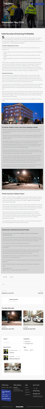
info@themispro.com (38, 396)
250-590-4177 (36, 393)
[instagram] (36, 388)
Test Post (11, 352)
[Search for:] (13, 342)
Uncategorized (28, 343)
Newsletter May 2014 (14, 358)
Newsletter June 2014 (8, 329)
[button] (26, 4)
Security (31, 350)
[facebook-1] (34, 388)
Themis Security (13, 299)
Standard (5, 19)
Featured (26, 350)
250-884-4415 (6, 398)
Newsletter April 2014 (29, 329)
